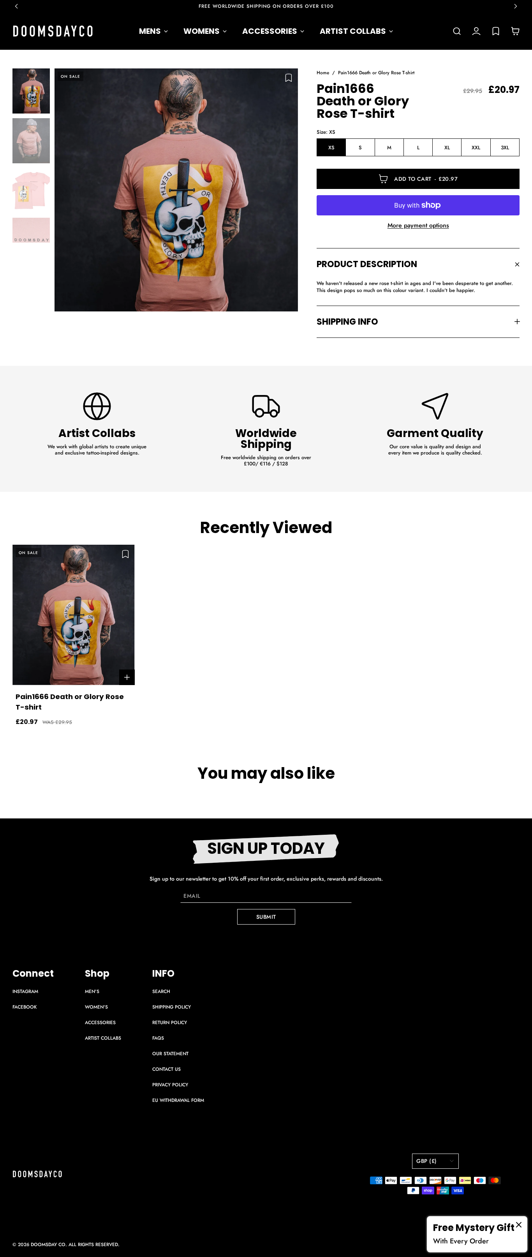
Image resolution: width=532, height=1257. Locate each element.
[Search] (457, 31)
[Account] (476, 31)
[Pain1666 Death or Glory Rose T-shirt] (176, 189)
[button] (20, 6)
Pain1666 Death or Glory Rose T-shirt (376, 73)
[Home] (52, 31)
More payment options (418, 225)
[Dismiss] (519, 1225)
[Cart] (515, 31)
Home (323, 73)
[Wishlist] (495, 31)
